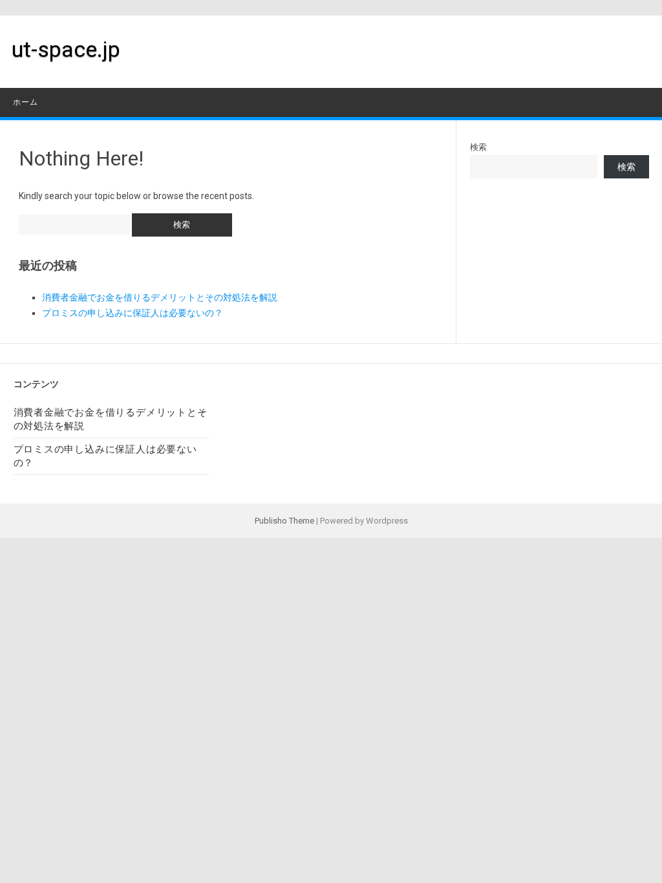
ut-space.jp (66, 49)
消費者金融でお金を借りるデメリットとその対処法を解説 (159, 297)
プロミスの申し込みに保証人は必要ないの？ (132, 313)
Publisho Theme (284, 521)
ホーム (25, 102)
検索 (478, 147)
